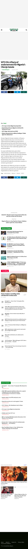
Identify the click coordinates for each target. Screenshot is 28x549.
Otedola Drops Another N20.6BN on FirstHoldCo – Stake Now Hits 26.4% (15, 251)
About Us (7, 542)
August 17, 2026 (10, 259)
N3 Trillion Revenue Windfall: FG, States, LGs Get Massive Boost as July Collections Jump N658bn (17, 238)
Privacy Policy (21, 542)
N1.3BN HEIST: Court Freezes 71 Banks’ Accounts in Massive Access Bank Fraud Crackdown (16, 245)
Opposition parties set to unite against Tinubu (12, 401)
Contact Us (13, 542)
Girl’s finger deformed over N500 (10, 131)
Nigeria (13, 173)
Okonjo (18, 173)
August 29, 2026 (6, 388)
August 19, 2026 (10, 234)
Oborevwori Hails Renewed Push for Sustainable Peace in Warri (15, 232)
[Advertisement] (14, 14)
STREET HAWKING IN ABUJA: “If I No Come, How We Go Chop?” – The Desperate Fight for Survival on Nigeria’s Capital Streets (16, 263)
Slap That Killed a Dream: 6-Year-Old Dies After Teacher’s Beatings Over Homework (12, 428)
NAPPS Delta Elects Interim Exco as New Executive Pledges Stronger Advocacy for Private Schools (15, 320)
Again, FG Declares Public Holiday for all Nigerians (15, 324)
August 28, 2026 (6, 402)
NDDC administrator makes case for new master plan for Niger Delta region (15, 330)
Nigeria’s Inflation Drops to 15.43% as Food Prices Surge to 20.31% (17, 257)
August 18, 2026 (10, 241)
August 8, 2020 (15, 69)
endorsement (7, 173)
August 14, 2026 (10, 266)
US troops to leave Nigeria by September (11, 126)
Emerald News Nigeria (8, 545)
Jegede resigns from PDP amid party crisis (11, 397)
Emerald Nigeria (5, 69)
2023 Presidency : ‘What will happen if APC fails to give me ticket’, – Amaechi (15, 341)
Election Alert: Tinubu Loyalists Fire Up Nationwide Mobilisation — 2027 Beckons (13, 423)
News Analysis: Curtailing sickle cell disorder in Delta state (10, 294)
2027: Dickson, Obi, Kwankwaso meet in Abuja (12, 405)
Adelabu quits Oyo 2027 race (8, 413)
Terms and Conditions (6, 543)
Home (2, 542)
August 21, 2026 (6, 419)
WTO (22, 173)
